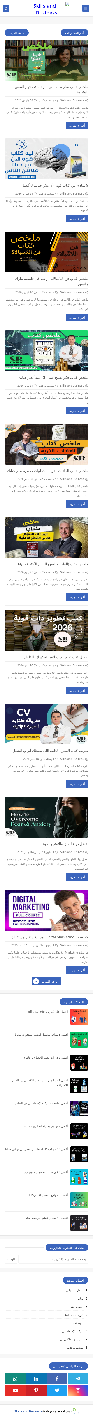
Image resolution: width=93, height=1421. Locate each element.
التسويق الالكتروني (44, 945)
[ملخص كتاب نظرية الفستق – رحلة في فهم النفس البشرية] (46, 60)
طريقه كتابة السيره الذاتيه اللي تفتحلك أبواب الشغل (50, 750)
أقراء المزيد (77, 125)
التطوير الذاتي (46, 852)
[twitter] (57, 1390)
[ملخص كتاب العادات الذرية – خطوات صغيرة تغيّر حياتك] (46, 444)
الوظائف (49, 759)
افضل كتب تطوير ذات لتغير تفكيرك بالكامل (56, 657)
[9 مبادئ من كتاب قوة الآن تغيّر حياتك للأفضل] (46, 158)
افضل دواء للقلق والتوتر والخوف (64, 843)
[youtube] (15, 1390)
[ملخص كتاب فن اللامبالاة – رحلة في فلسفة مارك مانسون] (46, 252)
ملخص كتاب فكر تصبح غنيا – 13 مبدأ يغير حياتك (53, 377)
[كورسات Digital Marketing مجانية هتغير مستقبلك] (46, 910)
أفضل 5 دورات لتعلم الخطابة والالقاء (46, 1057)
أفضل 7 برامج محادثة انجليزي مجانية (46, 1126)
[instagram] (78, 1390)
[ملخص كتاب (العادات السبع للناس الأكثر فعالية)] (46, 537)
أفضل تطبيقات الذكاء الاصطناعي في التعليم (41, 1103)
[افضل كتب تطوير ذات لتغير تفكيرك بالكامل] (46, 630)
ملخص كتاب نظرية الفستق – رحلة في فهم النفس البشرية (51, 89)
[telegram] (78, 1378)
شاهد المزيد (16, 33)
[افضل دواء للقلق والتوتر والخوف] (46, 817)
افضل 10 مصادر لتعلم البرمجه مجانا (46, 1218)
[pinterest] (36, 1390)
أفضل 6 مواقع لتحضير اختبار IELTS (47, 1195)
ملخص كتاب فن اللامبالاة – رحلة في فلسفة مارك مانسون (51, 281)
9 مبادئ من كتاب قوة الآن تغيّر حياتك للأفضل (55, 185)
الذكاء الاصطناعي (72, 1331)
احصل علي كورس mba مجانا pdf (47, 1012)
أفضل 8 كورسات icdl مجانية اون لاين (45, 1172)
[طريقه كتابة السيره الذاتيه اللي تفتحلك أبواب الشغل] (46, 724)
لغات (80, 1298)
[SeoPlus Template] (75, 1411)
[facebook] (57, 1378)
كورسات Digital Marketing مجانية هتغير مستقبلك (49, 936)
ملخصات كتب (47, 100)
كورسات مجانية (74, 1315)
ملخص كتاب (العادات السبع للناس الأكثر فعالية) (53, 563)
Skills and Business (28, 1411)
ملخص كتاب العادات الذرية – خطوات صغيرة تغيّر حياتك (47, 470)
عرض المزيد (50, 981)
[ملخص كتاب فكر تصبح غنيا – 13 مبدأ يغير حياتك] (46, 350)
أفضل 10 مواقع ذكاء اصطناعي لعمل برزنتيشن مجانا (36, 1149)
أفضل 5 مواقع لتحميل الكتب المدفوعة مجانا (41, 1034)
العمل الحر (76, 1307)
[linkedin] (36, 1378)
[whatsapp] (15, 1378)
